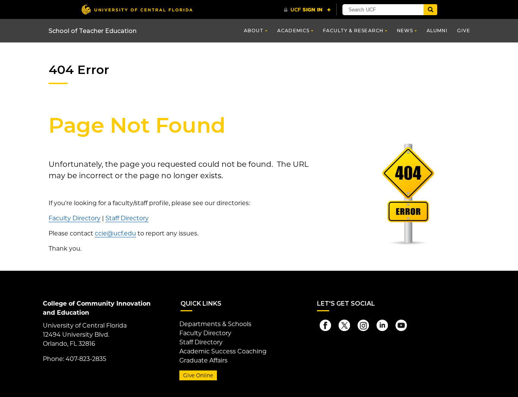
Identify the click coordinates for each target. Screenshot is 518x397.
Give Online (198, 375)
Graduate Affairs (203, 360)
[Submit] (430, 9)
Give (463, 30)
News (405, 30)
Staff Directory (127, 218)
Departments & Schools (215, 324)
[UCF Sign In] (307, 9)
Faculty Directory (74, 218)
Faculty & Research (353, 30)
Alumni (437, 30)
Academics (293, 30)
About (254, 30)
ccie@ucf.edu (115, 233)
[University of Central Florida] (137, 9)
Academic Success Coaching (223, 351)
